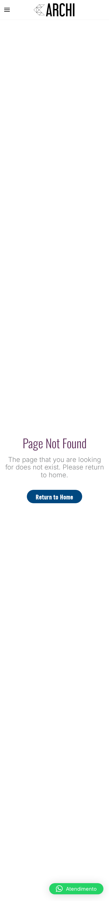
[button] (7, 10)
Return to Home (55, 496)
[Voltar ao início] (54, 10)
